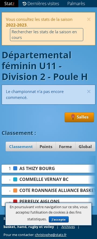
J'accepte (59, 219)
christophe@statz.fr (51, 235)
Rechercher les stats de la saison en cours (44, 34)
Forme (65, 146)
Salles (82, 116)
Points (46, 146)
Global (85, 146)
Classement (21, 146)
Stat (9, 3)
